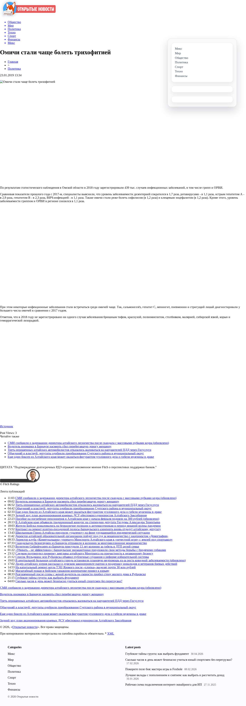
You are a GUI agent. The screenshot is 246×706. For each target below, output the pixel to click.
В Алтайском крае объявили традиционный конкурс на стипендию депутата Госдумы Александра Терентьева (87, 522)
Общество (14, 665)
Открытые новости (24, 627)
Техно (12, 683)
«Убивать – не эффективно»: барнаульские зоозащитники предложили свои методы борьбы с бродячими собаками (90, 550)
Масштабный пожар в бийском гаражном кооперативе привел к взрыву (62, 570)
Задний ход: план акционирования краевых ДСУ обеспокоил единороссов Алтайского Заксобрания (81, 515)
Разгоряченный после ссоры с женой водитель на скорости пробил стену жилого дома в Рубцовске (80, 574)
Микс (11, 653)
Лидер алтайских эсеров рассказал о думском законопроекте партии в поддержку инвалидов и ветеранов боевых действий (96, 563)
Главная (13, 61)
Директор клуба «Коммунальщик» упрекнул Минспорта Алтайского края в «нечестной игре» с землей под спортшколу (94, 539)
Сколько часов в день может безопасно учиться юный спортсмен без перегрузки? (68, 581)
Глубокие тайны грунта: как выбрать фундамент (47, 577)
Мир (11, 659)
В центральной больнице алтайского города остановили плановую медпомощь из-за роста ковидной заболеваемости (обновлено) (100, 560)
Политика (14, 68)
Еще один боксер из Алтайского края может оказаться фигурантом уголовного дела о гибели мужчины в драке (81, 456)
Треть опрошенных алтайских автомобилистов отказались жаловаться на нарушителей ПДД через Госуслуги (79, 449)
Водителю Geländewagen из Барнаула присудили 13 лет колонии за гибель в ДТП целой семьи (77, 546)
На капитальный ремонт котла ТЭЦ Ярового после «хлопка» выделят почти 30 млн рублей (75, 567)
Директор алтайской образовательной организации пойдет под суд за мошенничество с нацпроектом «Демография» (91, 536)
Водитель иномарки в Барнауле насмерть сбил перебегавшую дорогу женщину (59, 446)
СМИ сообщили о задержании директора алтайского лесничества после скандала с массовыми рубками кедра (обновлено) (88, 443)
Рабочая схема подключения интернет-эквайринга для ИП (163, 684)
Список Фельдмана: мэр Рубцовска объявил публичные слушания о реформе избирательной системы (82, 557)
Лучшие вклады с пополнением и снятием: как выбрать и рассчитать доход (174, 675)
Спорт (12, 677)
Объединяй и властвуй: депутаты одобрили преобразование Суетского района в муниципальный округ (76, 453)
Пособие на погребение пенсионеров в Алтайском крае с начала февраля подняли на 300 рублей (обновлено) (87, 518)
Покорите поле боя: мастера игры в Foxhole (153, 669)
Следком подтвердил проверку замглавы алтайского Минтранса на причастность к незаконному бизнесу (84, 553)
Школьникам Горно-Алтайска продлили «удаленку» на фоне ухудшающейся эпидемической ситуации (82, 532)
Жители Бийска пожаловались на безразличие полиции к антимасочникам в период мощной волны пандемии (88, 525)
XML (110, 633)
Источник (6, 426)
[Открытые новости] (28, 16)
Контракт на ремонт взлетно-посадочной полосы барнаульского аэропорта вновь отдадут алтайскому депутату (88, 529)
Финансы (14, 689)
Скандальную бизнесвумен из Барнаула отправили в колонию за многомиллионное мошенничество (81, 543)
